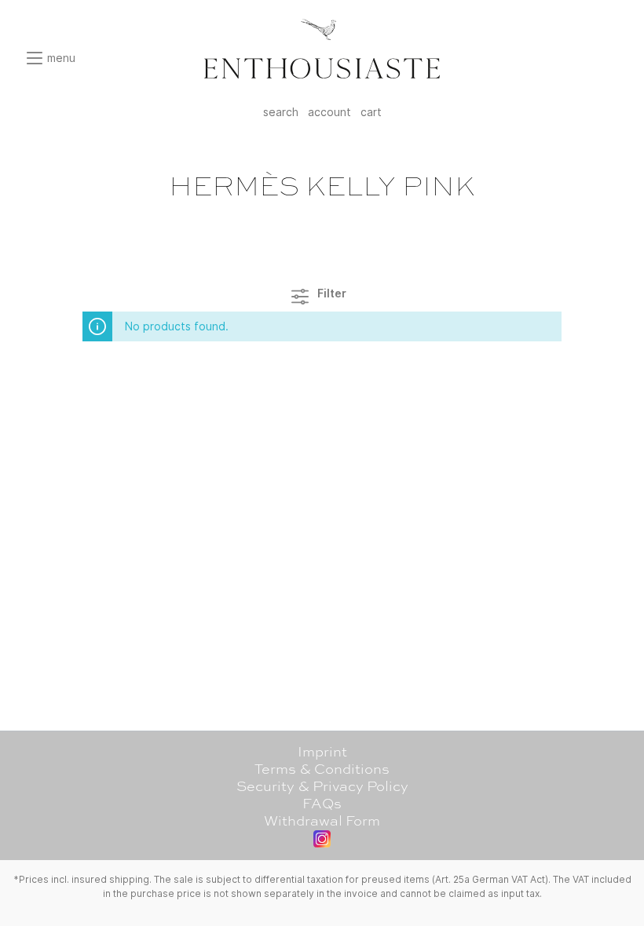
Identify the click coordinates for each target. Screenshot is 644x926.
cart (371, 111)
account (329, 111)
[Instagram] (322, 839)
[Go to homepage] (322, 48)
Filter (330, 293)
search (280, 111)
